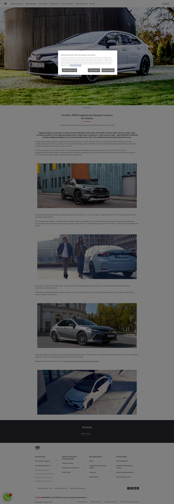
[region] (87, 62)
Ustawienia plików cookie (69, 70)
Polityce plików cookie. (75, 65)
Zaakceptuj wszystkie (108, 70)
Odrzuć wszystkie (93, 70)
